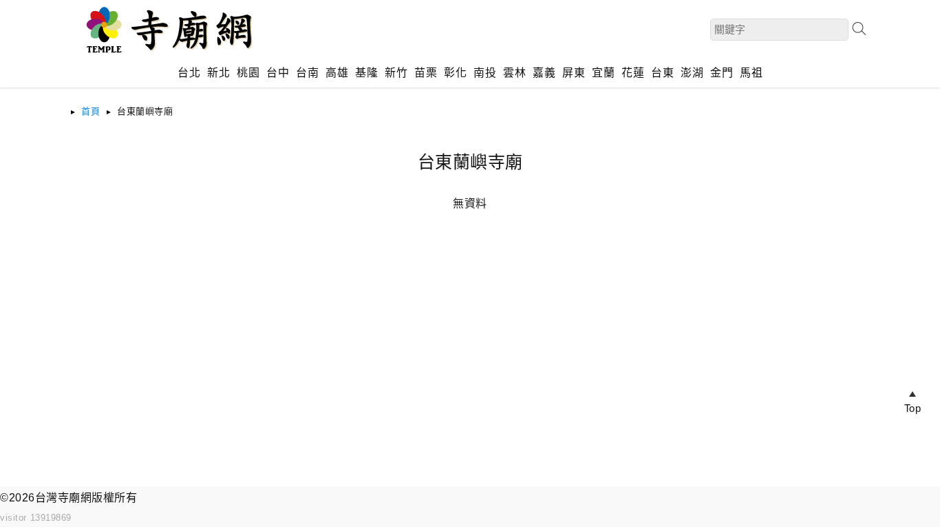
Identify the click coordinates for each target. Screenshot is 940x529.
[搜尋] (858, 29)
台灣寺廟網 (63, 498)
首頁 (90, 111)
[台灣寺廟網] (167, 55)
